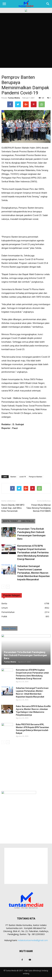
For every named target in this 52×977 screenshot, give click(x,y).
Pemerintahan (8, 612)
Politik (4, 616)
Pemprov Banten (35, 477)
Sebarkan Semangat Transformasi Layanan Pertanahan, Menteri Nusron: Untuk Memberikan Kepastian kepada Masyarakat (33, 573)
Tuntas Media (14, 98)
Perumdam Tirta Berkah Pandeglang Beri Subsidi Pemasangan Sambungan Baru (25, 655)
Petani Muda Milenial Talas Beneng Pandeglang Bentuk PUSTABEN (38, 508)
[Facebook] (22, 960)
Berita (4, 603)
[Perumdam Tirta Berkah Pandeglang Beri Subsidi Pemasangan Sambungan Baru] (8, 532)
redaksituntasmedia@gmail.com (33, 940)
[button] (48, 4)
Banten (13, 477)
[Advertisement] (26, 40)
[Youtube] (30, 960)
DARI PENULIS (27, 521)
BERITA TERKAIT (10, 521)
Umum (4, 607)
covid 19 (22, 477)
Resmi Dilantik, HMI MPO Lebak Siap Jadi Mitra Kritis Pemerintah (12, 508)
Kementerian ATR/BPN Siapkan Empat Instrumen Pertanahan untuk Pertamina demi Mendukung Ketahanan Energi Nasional (33, 552)
